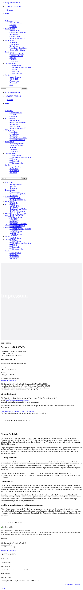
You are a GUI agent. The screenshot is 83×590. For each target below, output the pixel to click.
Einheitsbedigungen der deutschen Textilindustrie (17, 411)
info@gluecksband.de (8, 380)
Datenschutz (78, 584)
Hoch (3, 588)
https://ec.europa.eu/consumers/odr (17, 400)
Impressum (69, 584)
